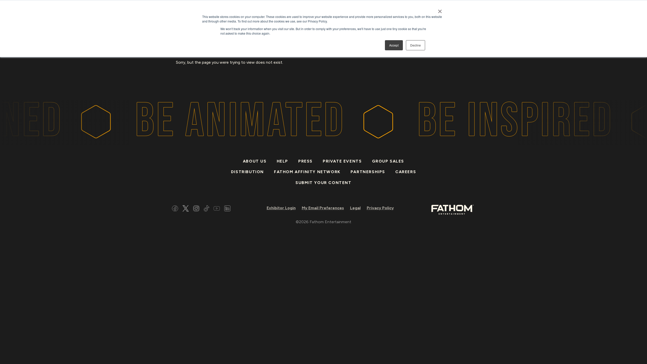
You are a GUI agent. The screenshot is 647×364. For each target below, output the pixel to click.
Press (305, 161)
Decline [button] (415, 45)
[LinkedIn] (227, 209)
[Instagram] (196, 209)
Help (282, 161)
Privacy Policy (380, 208)
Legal (355, 208)
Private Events (342, 161)
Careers (405, 171)
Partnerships (368, 171)
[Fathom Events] (452, 209)
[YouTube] (217, 209)
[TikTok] (206, 209)
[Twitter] (185, 209)
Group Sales (388, 161)
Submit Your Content (323, 182)
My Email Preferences (323, 208)
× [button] (440, 9)
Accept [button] (394, 45)
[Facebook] (175, 209)
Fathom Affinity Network (307, 171)
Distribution (247, 171)
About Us (255, 161)
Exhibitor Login (281, 208)
